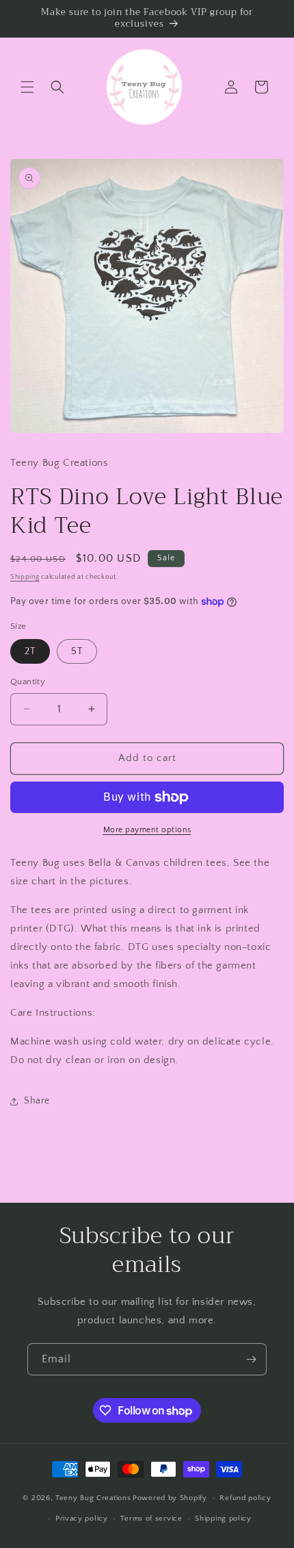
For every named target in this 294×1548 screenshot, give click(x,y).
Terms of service (151, 1518)
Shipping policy (223, 1518)
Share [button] (37, 1100)
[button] (27, 87)
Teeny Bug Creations (93, 1498)
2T (30, 651)
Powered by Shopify (170, 1498)
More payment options (147, 829)
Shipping (25, 577)
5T (77, 651)
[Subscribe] (251, 1359)
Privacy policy (81, 1518)
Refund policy (245, 1498)
